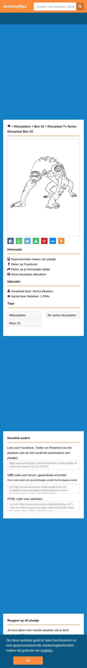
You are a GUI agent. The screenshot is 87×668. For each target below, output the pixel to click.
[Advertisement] (43, 72)
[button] (54, 650)
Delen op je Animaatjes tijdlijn (30, 269)
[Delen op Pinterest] (44, 241)
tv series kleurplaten (62, 315)
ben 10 (15, 323)
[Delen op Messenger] (53, 241)
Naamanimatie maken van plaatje (33, 259)
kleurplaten (18, 315)
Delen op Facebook (24, 264)
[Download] (36, 241)
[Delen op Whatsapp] (19, 241)
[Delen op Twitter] (27, 241)
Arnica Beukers (43, 291)
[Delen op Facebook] (10, 241)
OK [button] (28, 660)
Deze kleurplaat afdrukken (28, 274)
